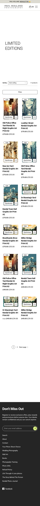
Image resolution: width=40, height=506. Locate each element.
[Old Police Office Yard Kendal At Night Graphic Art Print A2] (11, 108)
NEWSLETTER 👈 (25, 1)
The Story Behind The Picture (12, 477)
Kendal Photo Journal (10, 481)
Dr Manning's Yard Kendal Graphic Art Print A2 (29, 200)
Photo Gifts (6, 466)
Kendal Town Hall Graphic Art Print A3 (28, 281)
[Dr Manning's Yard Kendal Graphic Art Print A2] (29, 189)
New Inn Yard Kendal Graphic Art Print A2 (10, 168)
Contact (5, 443)
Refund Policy (7, 470)
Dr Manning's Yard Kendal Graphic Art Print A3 (10, 312)
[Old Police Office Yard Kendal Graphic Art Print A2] (29, 151)
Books (4, 458)
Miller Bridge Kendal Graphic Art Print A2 (29, 240)
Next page (22, 347)
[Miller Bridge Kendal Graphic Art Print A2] (29, 229)
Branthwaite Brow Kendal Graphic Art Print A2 (10, 240)
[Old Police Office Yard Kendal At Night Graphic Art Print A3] (11, 264)
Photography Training (9, 462)
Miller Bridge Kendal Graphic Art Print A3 (29, 312)
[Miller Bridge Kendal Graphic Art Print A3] (29, 301)
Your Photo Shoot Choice (11, 447)
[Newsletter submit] (35, 428)
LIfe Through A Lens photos (12, 473)
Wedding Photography (10, 451)
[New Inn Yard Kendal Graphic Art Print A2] (11, 151)
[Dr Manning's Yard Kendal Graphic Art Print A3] (11, 301)
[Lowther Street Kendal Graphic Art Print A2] (29, 108)
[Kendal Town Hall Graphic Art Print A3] (29, 264)
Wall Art (5, 454)
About (4, 439)
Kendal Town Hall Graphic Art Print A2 (10, 211)
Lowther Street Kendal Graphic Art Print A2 (29, 125)
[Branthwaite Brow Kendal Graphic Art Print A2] (11, 229)
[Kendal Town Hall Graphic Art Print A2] (11, 195)
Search (4, 435)
